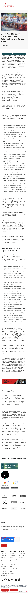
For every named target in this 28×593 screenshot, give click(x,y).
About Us (3, 553)
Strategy (12, 553)
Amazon (12, 573)
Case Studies (4, 559)
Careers (3, 561)
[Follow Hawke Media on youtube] (12, 579)
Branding (12, 555)
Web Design (13, 562)
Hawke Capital (4, 572)
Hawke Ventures (5, 573)
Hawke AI (3, 570)
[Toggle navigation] (25, 4)
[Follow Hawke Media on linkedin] (16, 579)
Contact (3, 564)
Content (12, 557)
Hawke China (4, 575)
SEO (11, 570)
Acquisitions (4, 568)
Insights (3, 557)
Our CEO (3, 555)
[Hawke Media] (8, 5)
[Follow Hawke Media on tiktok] (19, 579)
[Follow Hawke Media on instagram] (9, 579)
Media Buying (13, 559)
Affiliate (12, 572)
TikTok (11, 561)
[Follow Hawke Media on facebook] (5, 579)
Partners (3, 562)
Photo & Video (13, 568)
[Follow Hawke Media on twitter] (2, 579)
